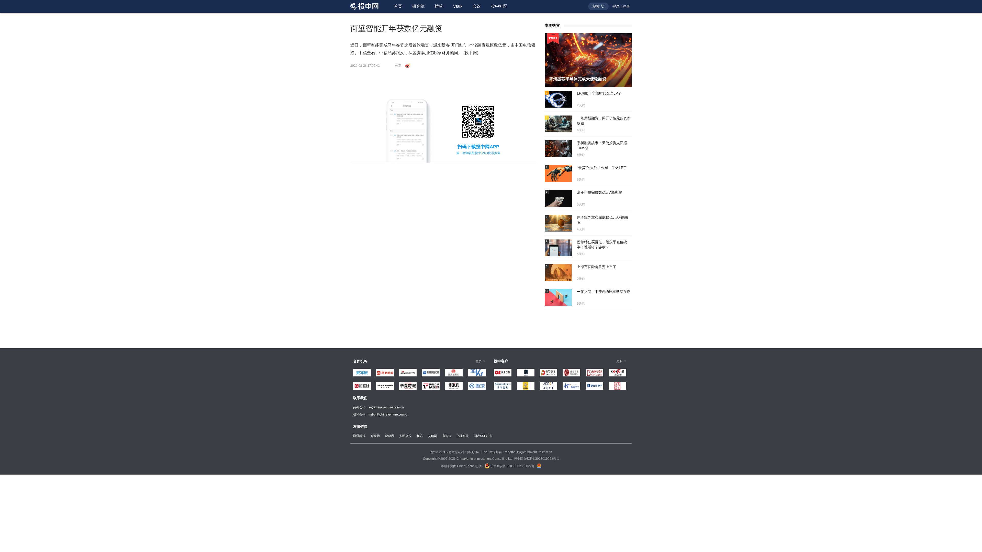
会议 (477, 6)
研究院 (418, 6)
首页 (398, 6)
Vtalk (457, 6)
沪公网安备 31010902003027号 (512, 466)
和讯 (420, 436)
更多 (479, 361)
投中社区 (499, 6)
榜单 (439, 6)
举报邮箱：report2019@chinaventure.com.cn (520, 452)
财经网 (375, 436)
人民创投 (405, 436)
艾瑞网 (432, 436)
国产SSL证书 (483, 436)
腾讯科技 (359, 436)
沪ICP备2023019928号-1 (541, 459)
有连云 (446, 436)
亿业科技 (462, 436)
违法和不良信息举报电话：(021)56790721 (459, 452)
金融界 (389, 436)
